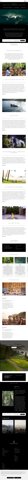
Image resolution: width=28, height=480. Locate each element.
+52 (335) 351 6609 (16, 40)
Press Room (16, 456)
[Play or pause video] (27, 24)
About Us (3, 449)
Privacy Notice (2, 475)
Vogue (16, 247)
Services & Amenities (14, 3)
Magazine (16, 459)
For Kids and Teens (24, 7)
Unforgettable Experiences (7, 7)
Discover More (16, 7)
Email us (22, 40)
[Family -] (20, 427)
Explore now (14, 347)
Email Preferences (17, 452)
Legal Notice (5, 475)
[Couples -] (7, 427)
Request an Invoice (17, 449)
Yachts (3, 466)
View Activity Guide (14, 44)
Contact (22, 414)
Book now (3, 165)
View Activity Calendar (19, 375)
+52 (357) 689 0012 (16, 414)
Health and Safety (4, 452)
